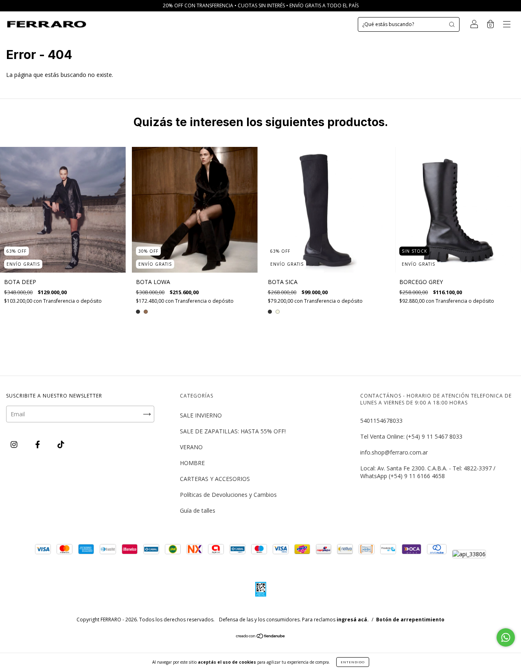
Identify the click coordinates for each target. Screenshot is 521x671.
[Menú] (507, 25)
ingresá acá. (353, 619)
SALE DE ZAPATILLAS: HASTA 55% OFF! (233, 431)
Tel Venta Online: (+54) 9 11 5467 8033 (411, 436)
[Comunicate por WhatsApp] (506, 637)
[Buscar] (452, 24)
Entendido (353, 662)
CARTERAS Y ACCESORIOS (215, 479)
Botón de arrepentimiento (410, 619)
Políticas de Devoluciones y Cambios (228, 494)
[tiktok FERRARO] (61, 444)
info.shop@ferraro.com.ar (394, 452)
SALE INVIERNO (201, 415)
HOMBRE (192, 463)
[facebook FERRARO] (38, 444)
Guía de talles (197, 510)
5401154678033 (381, 420)
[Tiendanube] (260, 636)
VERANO (191, 447)
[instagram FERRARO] (15, 444)
